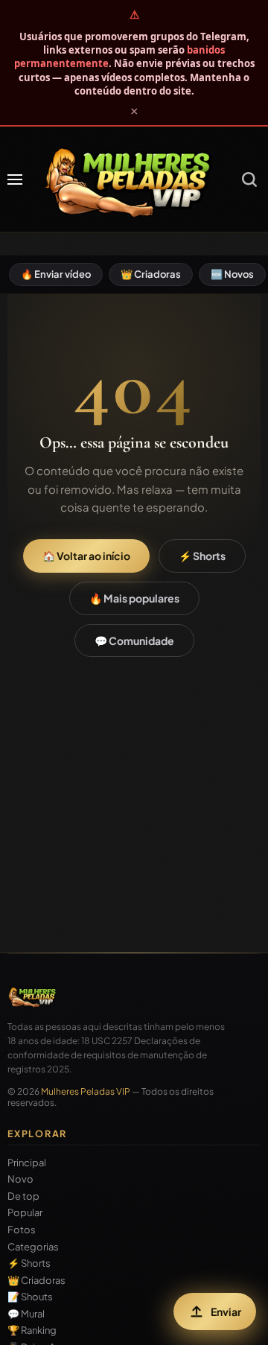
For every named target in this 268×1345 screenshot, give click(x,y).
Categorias (33, 1247)
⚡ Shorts (202, 555)
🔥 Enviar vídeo (56, 274)
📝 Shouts (30, 1297)
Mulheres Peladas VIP (85, 1091)
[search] (249, 179)
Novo (20, 1179)
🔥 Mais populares (134, 598)
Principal (26, 1162)
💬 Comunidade (134, 640)
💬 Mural (26, 1314)
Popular (24, 1212)
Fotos (21, 1230)
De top (23, 1196)
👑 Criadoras (151, 274)
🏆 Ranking (32, 1330)
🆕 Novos (232, 274)
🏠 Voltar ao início (86, 555)
